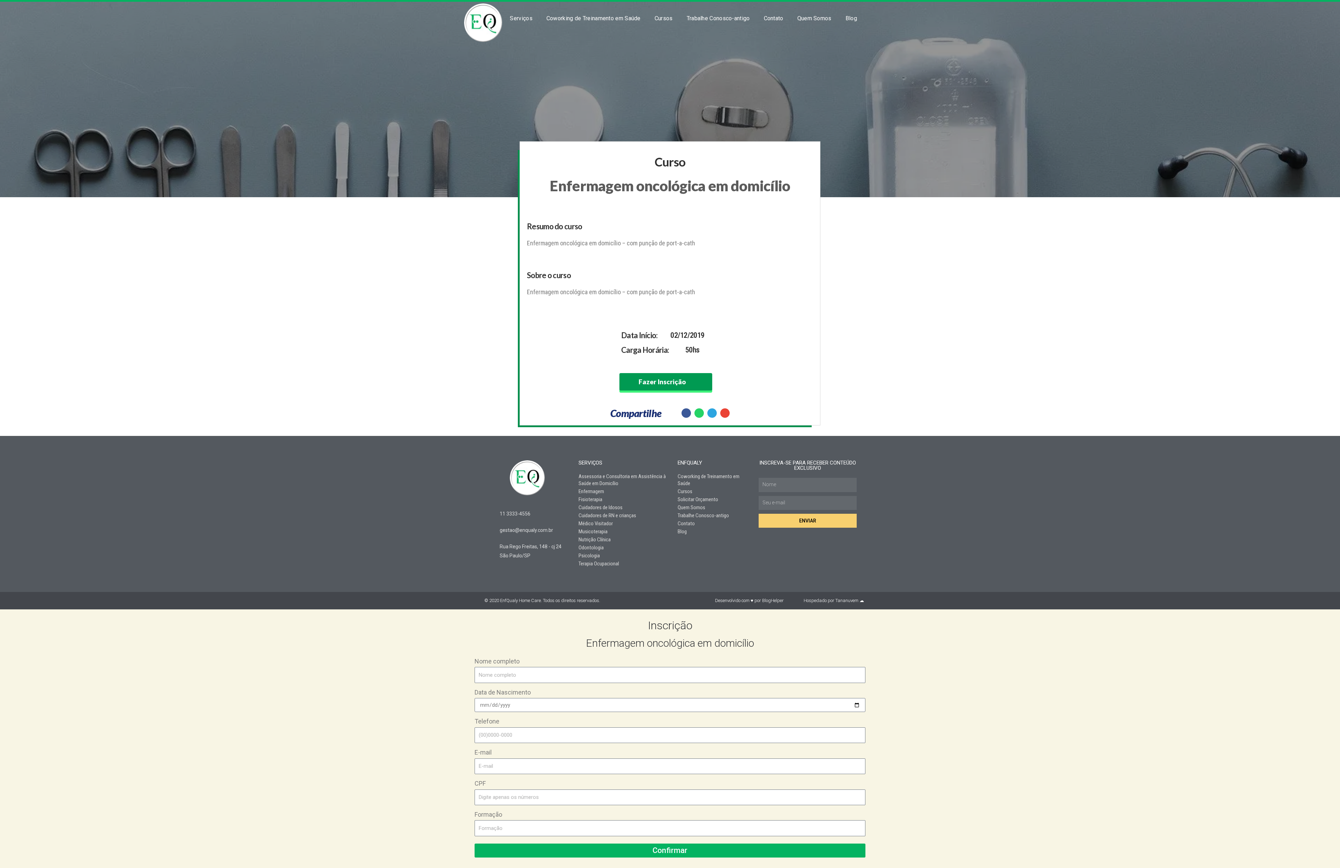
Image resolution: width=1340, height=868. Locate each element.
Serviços (521, 18)
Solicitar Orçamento (698, 499)
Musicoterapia (593, 531)
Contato (773, 18)
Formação (488, 814)
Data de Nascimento (503, 692)
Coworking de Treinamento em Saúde (593, 18)
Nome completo (497, 661)
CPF (480, 783)
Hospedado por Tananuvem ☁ (834, 600)
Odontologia (591, 547)
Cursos (664, 18)
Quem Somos (814, 18)
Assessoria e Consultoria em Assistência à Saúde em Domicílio (622, 480)
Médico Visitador (596, 523)
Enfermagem (591, 491)
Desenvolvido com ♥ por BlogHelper (749, 600)
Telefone (487, 721)
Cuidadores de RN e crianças (607, 515)
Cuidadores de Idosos (601, 507)
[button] (686, 413)
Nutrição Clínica (595, 539)
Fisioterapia (590, 499)
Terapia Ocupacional (599, 564)
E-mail (483, 752)
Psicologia (589, 555)
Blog (851, 18)
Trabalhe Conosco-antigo (718, 18)
